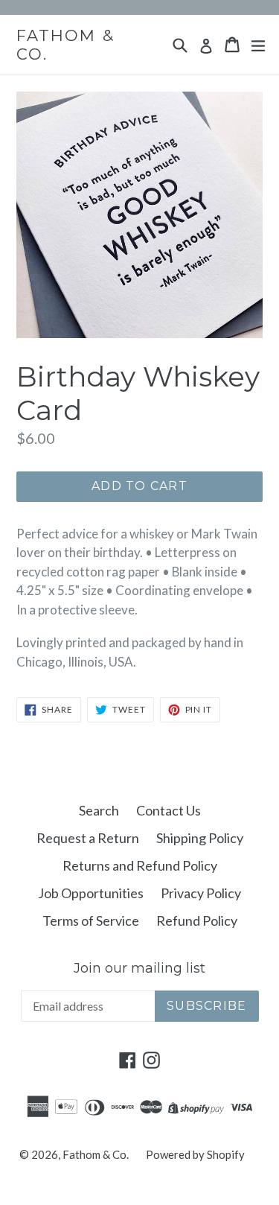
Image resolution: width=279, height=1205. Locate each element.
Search (99, 810)
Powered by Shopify (195, 1154)
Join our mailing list (139, 968)
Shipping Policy (199, 838)
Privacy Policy (201, 893)
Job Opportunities (91, 893)
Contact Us (168, 810)
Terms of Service (90, 920)
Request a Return (87, 838)
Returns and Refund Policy (139, 865)
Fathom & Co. (65, 44)
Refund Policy (196, 920)
